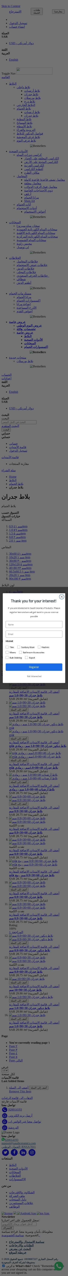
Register (34, 667)
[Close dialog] (61, 596)
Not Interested (34, 676)
